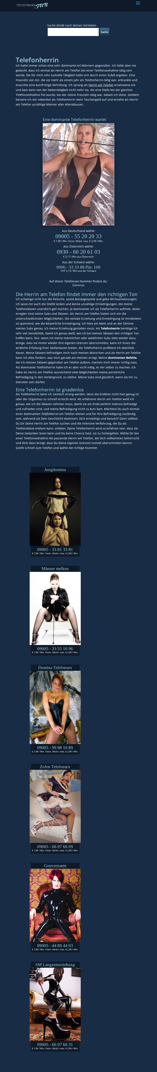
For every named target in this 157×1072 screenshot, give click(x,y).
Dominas (78, 285)
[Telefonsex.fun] (32, 5)
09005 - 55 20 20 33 (78, 236)
